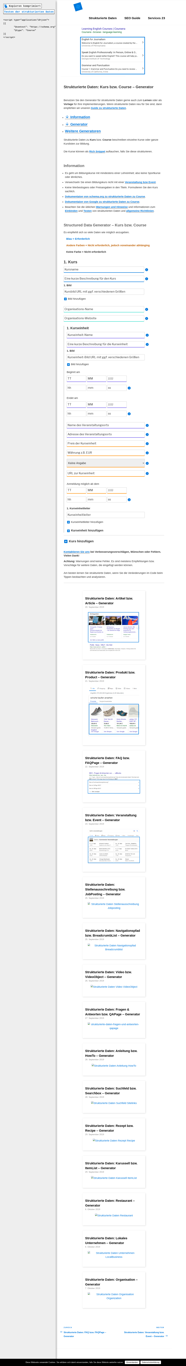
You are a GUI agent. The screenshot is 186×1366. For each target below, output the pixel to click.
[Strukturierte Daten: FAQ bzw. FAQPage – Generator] (114, 792)
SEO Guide (132, 18)
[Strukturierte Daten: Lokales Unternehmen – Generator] (114, 1256)
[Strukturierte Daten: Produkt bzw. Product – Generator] (114, 735)
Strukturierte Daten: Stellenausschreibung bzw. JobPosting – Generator (105, 889)
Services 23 (156, 18)
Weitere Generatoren (83, 131)
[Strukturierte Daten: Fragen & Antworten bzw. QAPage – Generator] (114, 1028)
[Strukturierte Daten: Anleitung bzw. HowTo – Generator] (114, 1065)
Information (79, 117)
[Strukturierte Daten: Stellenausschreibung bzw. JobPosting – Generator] (114, 908)
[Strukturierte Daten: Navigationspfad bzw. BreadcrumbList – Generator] (114, 949)
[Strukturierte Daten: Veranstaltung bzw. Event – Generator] (114, 862)
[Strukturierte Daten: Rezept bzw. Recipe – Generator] (114, 1140)
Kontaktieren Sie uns (77, 551)
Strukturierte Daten (103, 18)
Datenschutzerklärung (150, 1362)
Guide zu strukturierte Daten (108, 108)
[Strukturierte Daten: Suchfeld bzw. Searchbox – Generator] (114, 1103)
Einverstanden (132, 1362)
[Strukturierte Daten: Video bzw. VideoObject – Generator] (114, 986)
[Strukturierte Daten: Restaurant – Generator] (114, 1215)
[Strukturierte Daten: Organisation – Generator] (114, 1298)
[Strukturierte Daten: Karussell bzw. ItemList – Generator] (114, 1178)
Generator (78, 124)
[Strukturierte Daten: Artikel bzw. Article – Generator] (114, 649)
